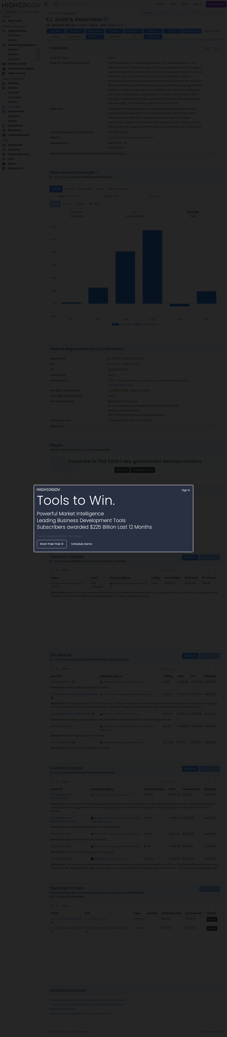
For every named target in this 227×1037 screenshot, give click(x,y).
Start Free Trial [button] (50, 544)
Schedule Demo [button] (81, 544)
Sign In (186, 490)
